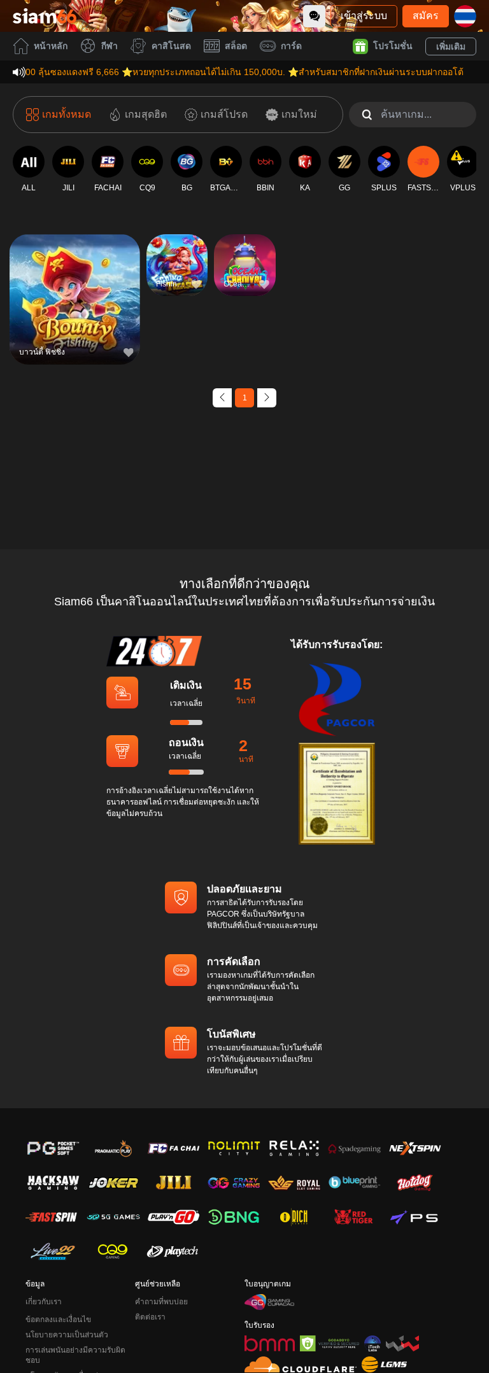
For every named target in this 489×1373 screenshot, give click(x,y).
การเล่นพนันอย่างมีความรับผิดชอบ (75, 1355)
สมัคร (426, 15)
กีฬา (109, 46)
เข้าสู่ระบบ (364, 15)
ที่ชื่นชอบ (74, 277)
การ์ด (291, 46)
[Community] (314, 16)
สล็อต (236, 46)
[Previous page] (222, 397)
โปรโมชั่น (393, 46)
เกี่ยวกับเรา (43, 1301)
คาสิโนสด (171, 46)
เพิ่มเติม (450, 46)
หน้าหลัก (50, 46)
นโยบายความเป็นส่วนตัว (66, 1334)
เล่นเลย (74, 307)
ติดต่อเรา (150, 1317)
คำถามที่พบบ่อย (161, 1301)
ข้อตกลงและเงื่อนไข (58, 1319)
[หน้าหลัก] (44, 16)
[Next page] (266, 397)
